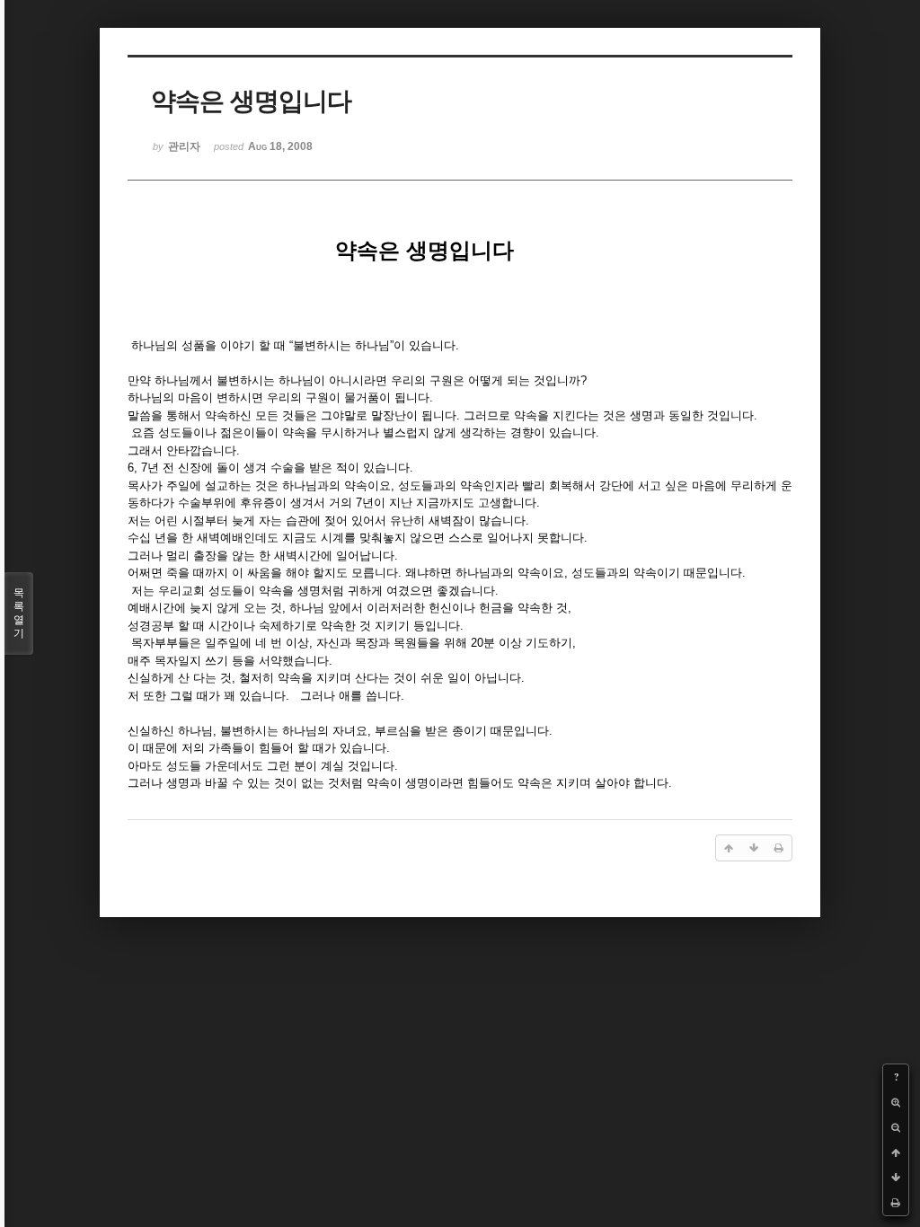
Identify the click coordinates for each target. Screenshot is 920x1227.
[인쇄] (895, 1202)
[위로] (895, 1152)
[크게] (895, 1102)
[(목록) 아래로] (895, 1177)
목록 (18, 613)
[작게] (895, 1127)
